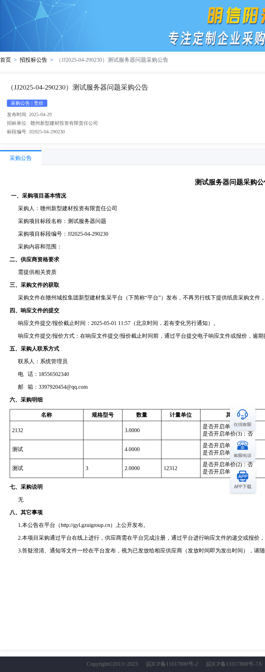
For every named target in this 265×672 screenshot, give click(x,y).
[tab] (20, 157)
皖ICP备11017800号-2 (172, 664)
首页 (5, 60)
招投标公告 (33, 60)
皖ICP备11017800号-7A (234, 664)
